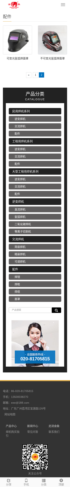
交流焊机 (20, 126)
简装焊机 (20, 246)
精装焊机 (20, 254)
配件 (17, 133)
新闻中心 (32, 425)
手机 (26, 484)
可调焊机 (20, 261)
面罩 (17, 298)
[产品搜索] (56, 310)
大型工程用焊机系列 (25, 171)
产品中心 (11, 425)
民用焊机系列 (21, 111)
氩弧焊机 (20, 216)
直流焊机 (20, 209)
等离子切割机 (23, 231)
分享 (8, 484)
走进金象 (54, 425)
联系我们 (54, 431)
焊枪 (17, 284)
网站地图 (9, 414)
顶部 (61, 484)
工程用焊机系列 (22, 141)
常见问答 (32, 431)
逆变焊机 (20, 118)
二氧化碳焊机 (23, 224)
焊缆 (17, 291)
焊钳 (17, 276)
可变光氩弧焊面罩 (17, 58)
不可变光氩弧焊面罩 (52, 58)
